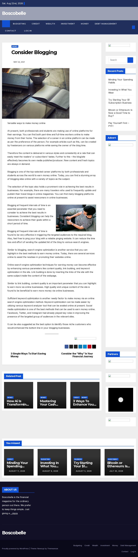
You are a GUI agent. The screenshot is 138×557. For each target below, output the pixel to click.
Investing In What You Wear (49, 466)
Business (78, 459)
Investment (68, 24)
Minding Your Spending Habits (17, 466)
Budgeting (19, 24)
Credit (36, 24)
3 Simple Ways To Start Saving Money (28, 355)
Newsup (40, 548)
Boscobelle (14, 13)
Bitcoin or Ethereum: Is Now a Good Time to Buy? (120, 113)
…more (14, 513)
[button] (129, 27)
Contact (11, 31)
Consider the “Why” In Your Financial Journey (77, 355)
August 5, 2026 (84, 471)
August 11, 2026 (17, 471)
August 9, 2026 (50, 471)
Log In (28, 31)
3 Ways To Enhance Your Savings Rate (84, 404)
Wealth (50, 24)
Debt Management (106, 24)
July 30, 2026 (116, 471)
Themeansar (52, 548)
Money (85, 24)
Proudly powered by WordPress (15, 548)
